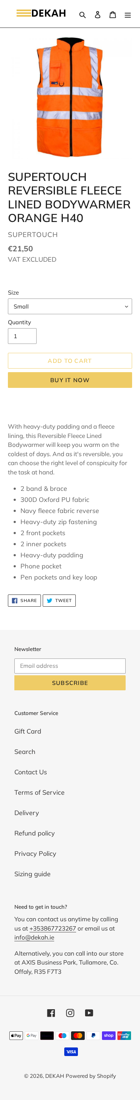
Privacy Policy (35, 853)
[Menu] (127, 13)
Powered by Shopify (91, 1075)
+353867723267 (52, 928)
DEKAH (54, 1075)
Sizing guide (32, 874)
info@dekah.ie (34, 937)
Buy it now (70, 380)
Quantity (19, 322)
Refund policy (34, 833)
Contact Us (30, 772)
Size (13, 292)
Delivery (26, 813)
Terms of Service (39, 792)
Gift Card (27, 731)
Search (25, 752)
